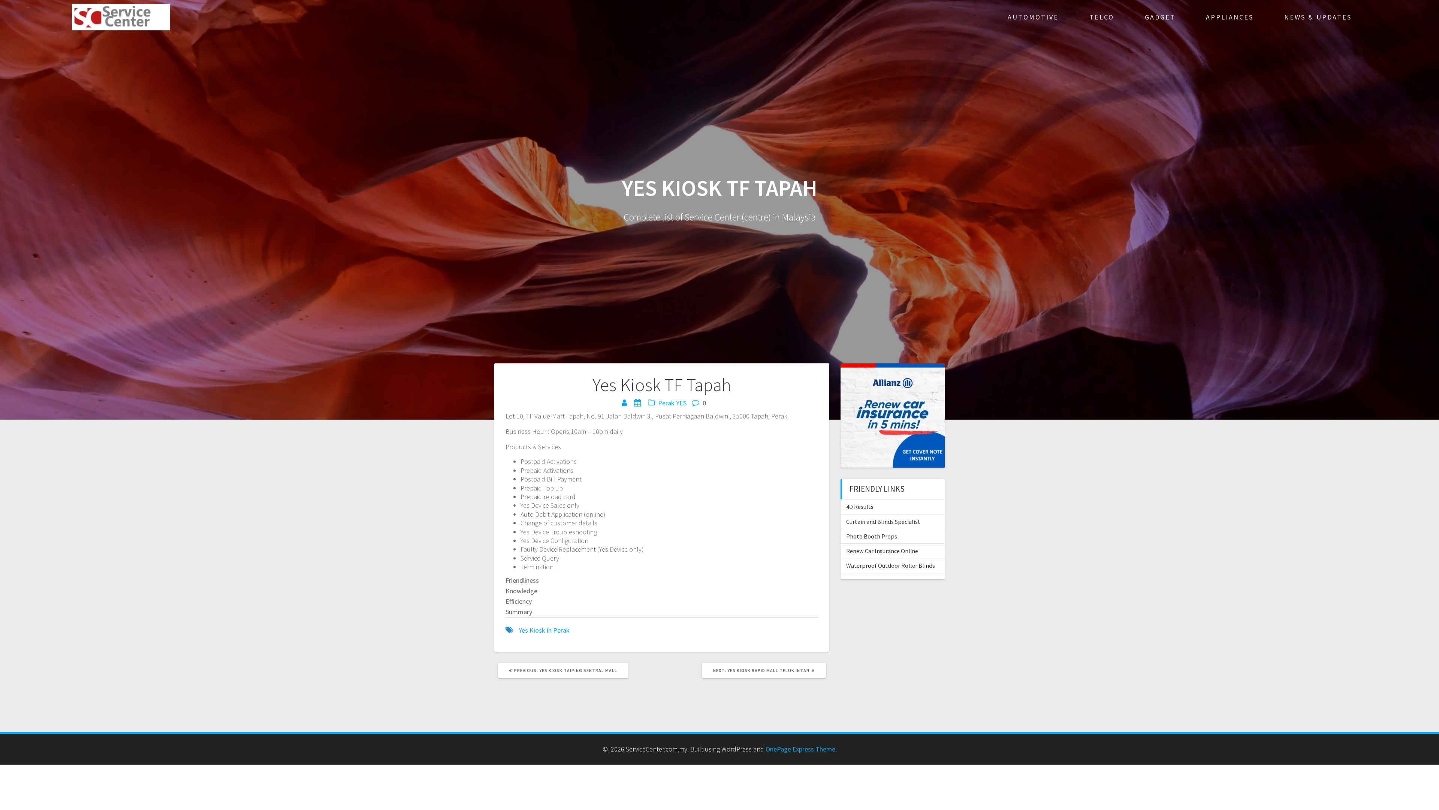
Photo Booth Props (871, 536)
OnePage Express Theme (800, 749)
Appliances (1230, 17)
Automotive (1033, 17)
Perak (666, 403)
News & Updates (1318, 17)
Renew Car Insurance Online (882, 551)
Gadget (1160, 17)
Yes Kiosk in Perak (544, 630)
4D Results (860, 506)
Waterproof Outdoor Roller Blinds (890, 565)
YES (681, 403)
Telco (1101, 17)
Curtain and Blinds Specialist (883, 521)
